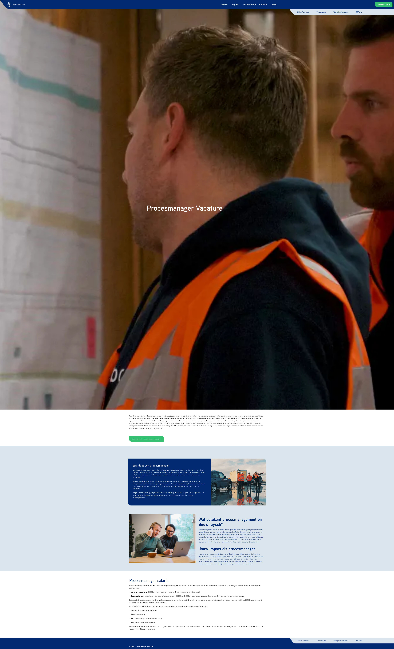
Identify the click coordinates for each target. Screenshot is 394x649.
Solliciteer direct (384, 4)
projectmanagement (251, 542)
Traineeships (321, 12)
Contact (273, 4)
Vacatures (224, 4)
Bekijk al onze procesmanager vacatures (146, 439)
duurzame (146, 428)
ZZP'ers (359, 12)
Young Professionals (340, 12)
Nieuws (264, 4)
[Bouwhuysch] (16, 4)
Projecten (235, 4)
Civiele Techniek (303, 12)
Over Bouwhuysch (249, 4)
